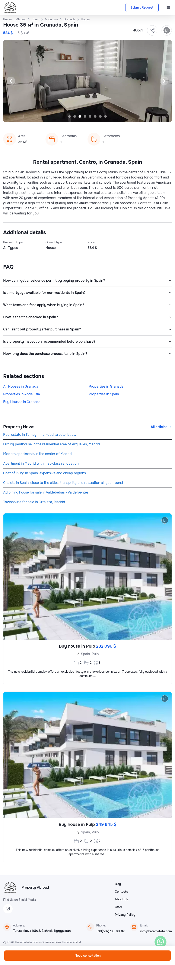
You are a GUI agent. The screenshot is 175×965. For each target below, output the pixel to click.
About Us (121, 899)
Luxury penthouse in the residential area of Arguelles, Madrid (51, 444)
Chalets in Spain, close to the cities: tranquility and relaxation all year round (63, 482)
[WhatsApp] (160, 942)
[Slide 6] (95, 116)
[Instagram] (8, 908)
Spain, (86, 654)
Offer (118, 907)
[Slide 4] (85, 116)
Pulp (95, 654)
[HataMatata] (10, 887)
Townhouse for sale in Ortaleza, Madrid (34, 502)
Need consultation (88, 956)
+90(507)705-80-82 (110, 931)
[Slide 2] (74, 116)
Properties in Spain (104, 394)
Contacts (121, 892)
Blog (118, 884)
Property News (18, 427)
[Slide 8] (105, 116)
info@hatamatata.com (156, 931)
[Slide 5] (90, 116)
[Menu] (168, 7)
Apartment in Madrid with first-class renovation (41, 463)
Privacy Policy (125, 915)
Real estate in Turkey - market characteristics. (39, 434)
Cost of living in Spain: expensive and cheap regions (44, 473)
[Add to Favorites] (167, 30)
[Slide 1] (69, 116)
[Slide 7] (100, 116)
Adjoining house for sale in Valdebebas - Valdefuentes (46, 492)
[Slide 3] (80, 116)
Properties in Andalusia (21, 394)
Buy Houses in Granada (21, 402)
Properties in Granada (106, 386)
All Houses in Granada (20, 386)
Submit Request (142, 7)
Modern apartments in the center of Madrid (37, 454)
